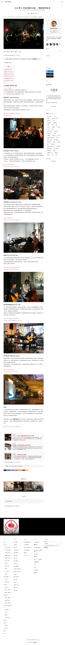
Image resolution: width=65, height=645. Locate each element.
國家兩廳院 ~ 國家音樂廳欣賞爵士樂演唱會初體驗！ (22, 445)
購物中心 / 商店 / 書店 (17, 571)
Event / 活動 (49, 116)
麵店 (56, 154)
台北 (6, 88)
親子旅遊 (58, 146)
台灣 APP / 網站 (16, 550)
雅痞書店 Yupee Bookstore (8, 71)
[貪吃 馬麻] (54, 44)
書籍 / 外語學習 (16, 576)
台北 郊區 (5, 584)
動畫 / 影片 (49, 120)
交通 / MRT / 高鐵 (54, 118)
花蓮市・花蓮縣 (7, 597)
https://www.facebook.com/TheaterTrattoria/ (11, 166)
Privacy (35, 567)
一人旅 (55, 116)
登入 (62, 1)
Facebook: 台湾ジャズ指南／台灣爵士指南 (12, 426)
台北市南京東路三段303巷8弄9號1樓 (12, 267)
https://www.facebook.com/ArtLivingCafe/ (11, 269)
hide (10, 66)
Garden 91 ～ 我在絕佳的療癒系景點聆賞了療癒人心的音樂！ (24, 435)
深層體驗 (48, 135)
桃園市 (6, 587)
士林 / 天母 (6, 571)
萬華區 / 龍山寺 (7, 555)
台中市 (6, 612)
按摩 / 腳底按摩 (16, 566)
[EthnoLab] (60, 44)
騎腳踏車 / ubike (49, 152)
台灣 (4, 542)
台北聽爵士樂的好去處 (8, 69)
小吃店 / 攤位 (16, 555)
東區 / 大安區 (7, 560)
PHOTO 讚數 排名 (27, 550)
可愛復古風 (49, 122)
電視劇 (54, 150)
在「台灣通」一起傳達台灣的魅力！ (38, 551)
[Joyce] (50, 44)
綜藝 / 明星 (15, 579)
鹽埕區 (6, 625)
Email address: (46, 545)
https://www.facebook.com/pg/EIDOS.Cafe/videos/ (13, 320)
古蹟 (54, 120)
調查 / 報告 (15, 590)
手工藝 (48, 129)
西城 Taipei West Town (50, 146)
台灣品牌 (15, 574)
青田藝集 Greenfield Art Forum (9, 74)
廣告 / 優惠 (15, 542)
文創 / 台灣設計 (49, 131)
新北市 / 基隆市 (6, 576)
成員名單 (25, 552)
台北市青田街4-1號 (9, 217)
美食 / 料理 (15, 563)
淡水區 (6, 579)
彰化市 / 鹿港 (7, 617)
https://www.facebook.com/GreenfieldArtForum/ (12, 219)
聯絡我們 (35, 572)
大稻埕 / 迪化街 (7, 552)
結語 (5, 82)
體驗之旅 (56, 152)
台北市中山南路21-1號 (10, 164)
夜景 (56, 124)
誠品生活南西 (49, 148)
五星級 (48, 118)
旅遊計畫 (56, 131)
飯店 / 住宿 (15, 547)
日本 (4, 633)
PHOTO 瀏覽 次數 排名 (27, 547)
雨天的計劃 (49, 150)
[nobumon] (47, 44)
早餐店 (55, 133)
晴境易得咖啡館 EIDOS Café (9, 78)
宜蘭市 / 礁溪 (7, 600)
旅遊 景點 (15, 544)
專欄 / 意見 (15, 587)
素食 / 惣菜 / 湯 (56, 139)
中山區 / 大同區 (7, 547)
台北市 (5, 544)
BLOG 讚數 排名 (26, 544)
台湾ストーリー (26, 555)
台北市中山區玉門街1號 (10, 369)
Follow (54, 31)
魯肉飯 (48, 154)
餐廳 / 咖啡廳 (16, 552)
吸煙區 (48, 124)
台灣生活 (15, 582)
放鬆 (52, 129)
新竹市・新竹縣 (7, 589)
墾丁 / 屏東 (5, 628)
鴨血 (52, 154)
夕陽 (52, 124)
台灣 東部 (5, 595)
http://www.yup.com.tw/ (8, 115)
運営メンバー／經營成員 (38, 559)
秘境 (57, 137)
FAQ (34, 564)
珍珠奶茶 (54, 135)
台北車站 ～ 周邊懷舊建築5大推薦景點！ (20, 454)
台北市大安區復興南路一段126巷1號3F (13, 113)
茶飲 (48, 144)
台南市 (5, 620)
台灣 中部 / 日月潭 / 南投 (7, 605)
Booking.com (53, 106)
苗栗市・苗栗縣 (7, 592)
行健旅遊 (52, 144)
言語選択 (45, 541)
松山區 (6, 563)
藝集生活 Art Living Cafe (8, 76)
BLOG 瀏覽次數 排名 (27, 542)
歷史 (30, 105)
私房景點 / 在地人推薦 (50, 137)
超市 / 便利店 (56, 148)
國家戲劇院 (10, 153)
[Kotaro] (57, 44)
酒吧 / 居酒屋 (16, 560)
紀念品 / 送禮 (49, 139)
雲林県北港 (6, 609)
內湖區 (6, 568)
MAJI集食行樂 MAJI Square (9, 80)
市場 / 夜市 (15, 558)
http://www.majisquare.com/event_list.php (11, 371)
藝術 (27, 105)
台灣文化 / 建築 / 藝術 (17, 568)
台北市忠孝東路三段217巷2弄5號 (12, 318)
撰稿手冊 (35, 556)
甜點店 (59, 135)
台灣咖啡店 (55, 122)
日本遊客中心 (49, 133)
